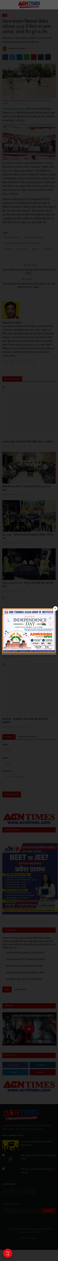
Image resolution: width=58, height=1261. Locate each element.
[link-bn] (29, 630)
